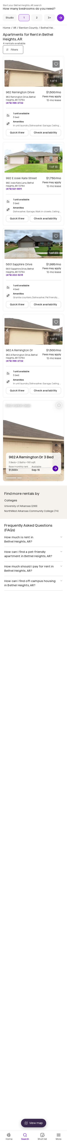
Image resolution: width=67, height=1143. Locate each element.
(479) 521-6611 (14, 189)
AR (14, 27)
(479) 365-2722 (14, 103)
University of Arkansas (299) (20, 506)
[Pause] (59, 405)
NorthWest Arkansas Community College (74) (31, 511)
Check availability (45, 132)
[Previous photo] (7, 72)
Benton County (28, 27)
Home (6, 27)
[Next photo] (60, 72)
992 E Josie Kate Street (21, 178)
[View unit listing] (55, 468)
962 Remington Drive (20, 92)
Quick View (17, 132)
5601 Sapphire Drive (19, 264)
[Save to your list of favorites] (56, 64)
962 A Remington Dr (19, 350)
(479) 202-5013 (14, 275)
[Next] (60, 17)
